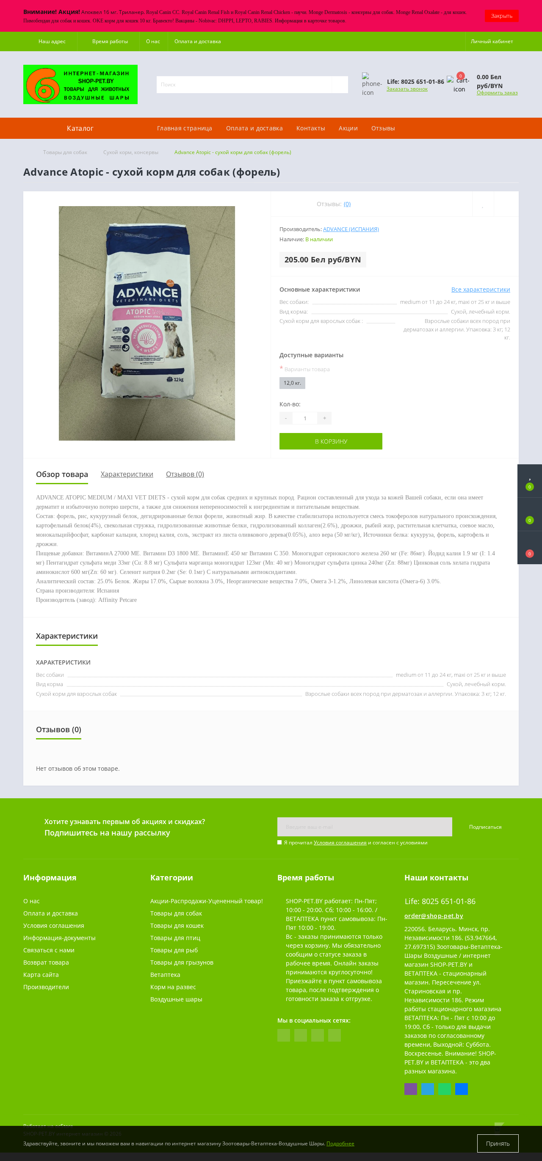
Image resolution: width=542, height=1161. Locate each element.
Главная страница (185, 128)
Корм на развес (173, 987)
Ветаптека (165, 975)
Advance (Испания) (351, 229)
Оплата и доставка (197, 41)
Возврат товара (46, 962)
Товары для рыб (174, 950)
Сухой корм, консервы (130, 152)
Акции (348, 128)
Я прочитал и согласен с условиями (356, 842)
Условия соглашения (340, 842)
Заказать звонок (407, 88)
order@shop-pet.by (433, 916)
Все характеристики (480, 289)
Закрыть (501, 15)
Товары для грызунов (181, 962)
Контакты (310, 128)
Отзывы (383, 128)
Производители (46, 987)
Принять (498, 1143)
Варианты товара (304, 368)
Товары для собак (65, 152)
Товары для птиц (175, 938)
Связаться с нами (49, 950)
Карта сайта (41, 975)
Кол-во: (290, 404)
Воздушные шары (176, 999)
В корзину (312, 441)
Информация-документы (59, 938)
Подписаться (485, 826)
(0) (347, 204)
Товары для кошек (177, 925)
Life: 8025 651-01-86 (390, 113)
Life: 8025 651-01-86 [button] (440, 901)
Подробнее (340, 1143)
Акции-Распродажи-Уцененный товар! (206, 901)
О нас (153, 41)
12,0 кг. (292, 382)
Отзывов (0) (185, 474)
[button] (50, 41)
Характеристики (127, 474)
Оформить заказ (497, 92)
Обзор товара (62, 474)
